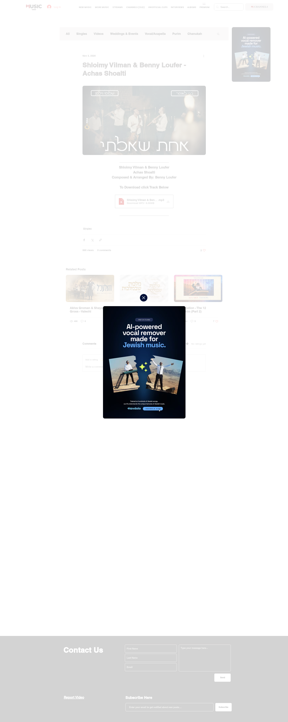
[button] (143, 297)
